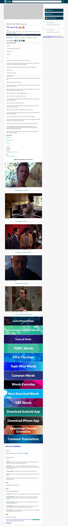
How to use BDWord (13, 446)
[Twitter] (18, 41)
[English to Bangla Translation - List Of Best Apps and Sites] (26, 453)
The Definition (17, 37)
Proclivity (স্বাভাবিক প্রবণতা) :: (11, 496)
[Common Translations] (23, 443)
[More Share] (24, 41)
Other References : (10, 37)
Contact (62, 37)
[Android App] (23, 415)
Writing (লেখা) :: (9, 478)
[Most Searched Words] (23, 397)
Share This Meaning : (10, 40)
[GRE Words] (23, 406)
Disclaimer (58, 37)
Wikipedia (35, 37)
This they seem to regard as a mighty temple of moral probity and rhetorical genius (23, 493)
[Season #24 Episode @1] (33, 519)
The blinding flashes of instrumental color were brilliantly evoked (21, 471)
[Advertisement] (23, 11)
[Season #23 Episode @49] (36, 519)
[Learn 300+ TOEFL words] (23, 352)
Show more (23, 34)
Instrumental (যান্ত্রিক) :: (10, 471)
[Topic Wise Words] (23, 370)
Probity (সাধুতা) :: (9, 493)
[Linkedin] (20, 41)
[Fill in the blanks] (23, 361)
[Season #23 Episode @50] (34, 519)
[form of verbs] (23, 343)
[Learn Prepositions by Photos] (23, 325)
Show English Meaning (23, 42)
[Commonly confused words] (23, 334)
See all (7, 482)
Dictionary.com (22, 37)
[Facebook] (16, 41)
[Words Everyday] (23, 388)
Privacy (54, 37)
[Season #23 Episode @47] (38, 519)
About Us (50, 37)
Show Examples (23, 75)
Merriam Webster (29, 37)
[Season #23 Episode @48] (37, 519)
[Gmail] (22, 41)
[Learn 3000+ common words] (23, 379)
